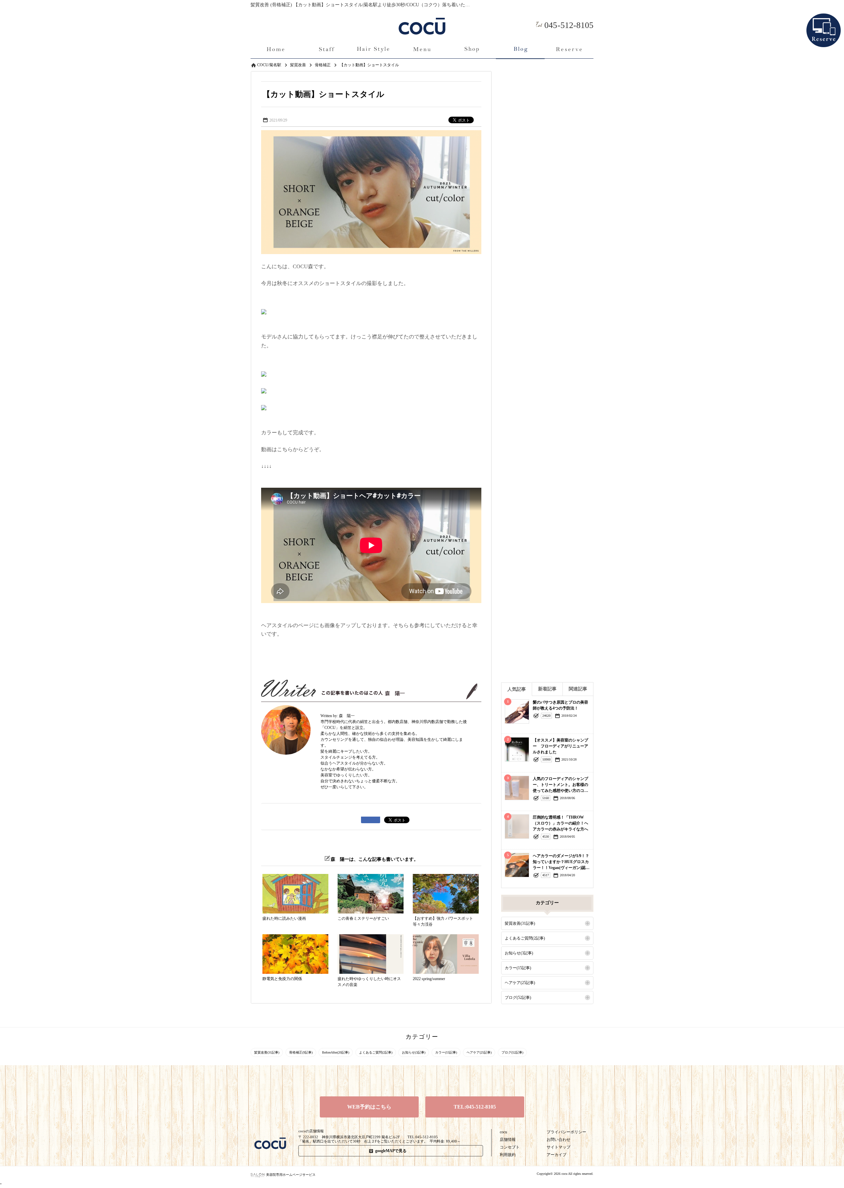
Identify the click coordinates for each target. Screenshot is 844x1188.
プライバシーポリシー (566, 1132)
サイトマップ (558, 1147)
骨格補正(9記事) (301, 1052)
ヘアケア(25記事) (520, 982)
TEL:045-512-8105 (475, 1107)
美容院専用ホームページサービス (291, 1174)
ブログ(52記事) (518, 997)
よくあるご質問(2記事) (525, 938)
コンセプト (510, 1147)
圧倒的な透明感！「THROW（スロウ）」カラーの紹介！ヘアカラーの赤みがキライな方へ (560, 823)
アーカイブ (556, 1154)
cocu (503, 1132)
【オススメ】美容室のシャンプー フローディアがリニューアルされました (560, 746)
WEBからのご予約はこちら (823, 19)
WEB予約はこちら (369, 1107)
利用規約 (508, 1154)
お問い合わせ (558, 1139)
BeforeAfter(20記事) (335, 1052)
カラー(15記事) (518, 968)
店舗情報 (508, 1139)
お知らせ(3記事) (519, 953)
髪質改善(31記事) (520, 923)
